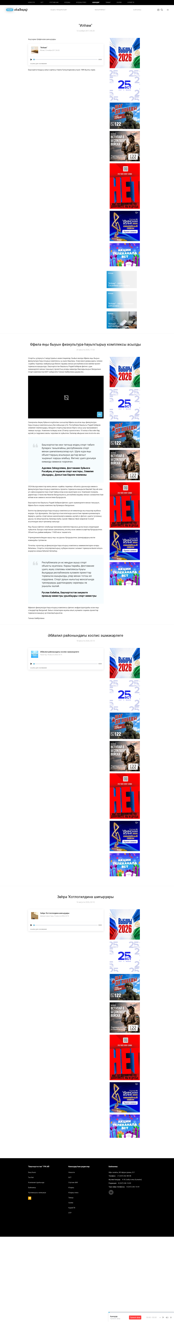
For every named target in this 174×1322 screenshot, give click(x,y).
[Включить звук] (99, 414)
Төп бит (31, 1177)
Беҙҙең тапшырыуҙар (59, 10)
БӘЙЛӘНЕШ (137, 10)
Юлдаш (67, 2)
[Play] (163, 1317)
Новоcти (31, 2)
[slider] (65, 59)
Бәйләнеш (32, 1187)
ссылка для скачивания (38, 63)
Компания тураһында (36, 1182)
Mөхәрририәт (100, 10)
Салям (119, 2)
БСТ (42, 2)
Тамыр (108, 2)
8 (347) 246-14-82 (124, 1183)
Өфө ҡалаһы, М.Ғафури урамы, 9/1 (122, 1172)
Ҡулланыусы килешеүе (37, 1193)
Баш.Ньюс (32, 1172)
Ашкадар (95, 2)
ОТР (69, 1213)
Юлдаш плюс (81, 2)
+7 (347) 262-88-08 (124, 1176)
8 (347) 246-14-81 (133, 1187)
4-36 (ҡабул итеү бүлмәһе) (132, 1180)
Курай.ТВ (131, 2)
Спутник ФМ (53, 2)
